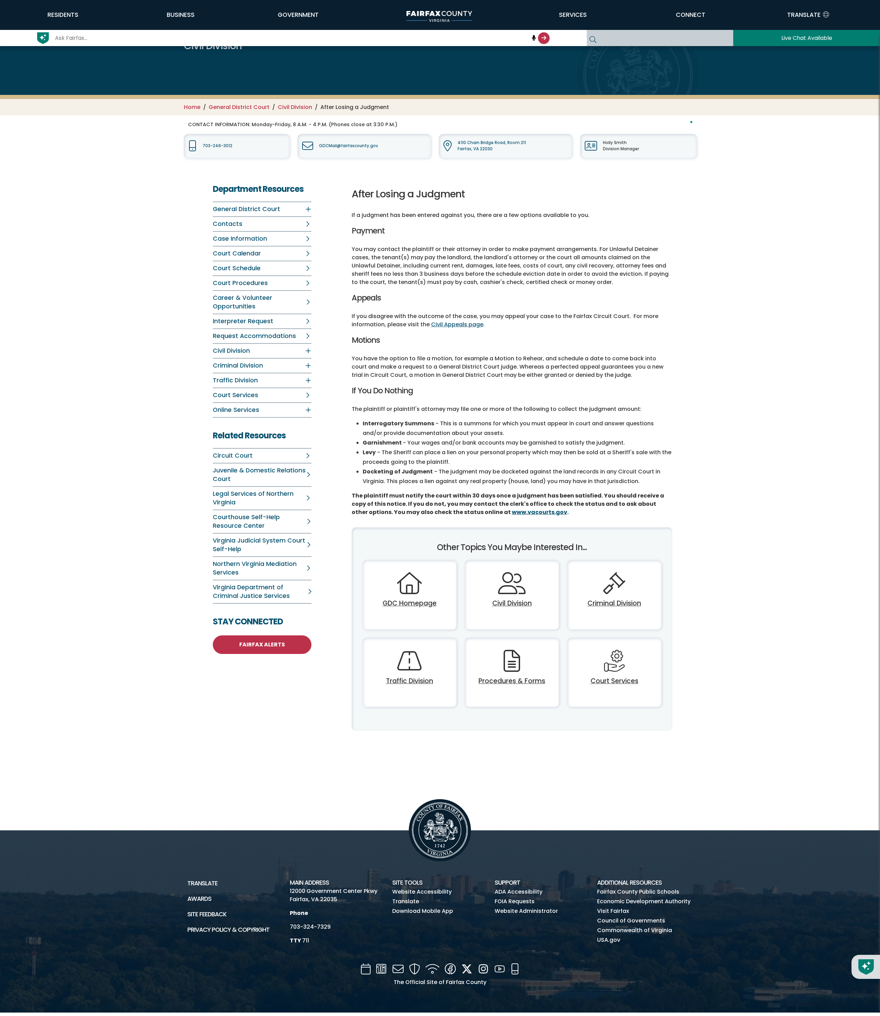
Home (192, 107)
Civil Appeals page (457, 324)
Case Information (240, 238)
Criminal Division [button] (238, 365)
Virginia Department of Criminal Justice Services (251, 591)
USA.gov (608, 940)
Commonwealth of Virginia (634, 930)
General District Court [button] (246, 209)
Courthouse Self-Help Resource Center (246, 521)
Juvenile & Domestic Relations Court (259, 474)
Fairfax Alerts (262, 644)
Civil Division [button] (231, 351)
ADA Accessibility (518, 892)
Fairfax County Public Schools (638, 892)
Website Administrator (526, 911)
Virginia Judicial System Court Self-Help (259, 544)
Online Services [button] (236, 410)
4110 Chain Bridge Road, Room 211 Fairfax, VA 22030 (492, 145)
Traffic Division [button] (235, 380)
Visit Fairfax (613, 911)
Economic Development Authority (644, 901)
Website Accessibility (422, 892)
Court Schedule (237, 268)
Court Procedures (240, 283)
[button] (63, 15)
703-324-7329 (310, 927)
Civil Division (295, 107)
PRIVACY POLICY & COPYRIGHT (228, 930)
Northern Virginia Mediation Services (255, 568)
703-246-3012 (217, 146)
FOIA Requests (515, 901)
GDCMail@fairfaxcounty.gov (348, 146)
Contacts (227, 224)
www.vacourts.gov (539, 512)
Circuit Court (233, 455)
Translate (202, 883)
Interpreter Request (243, 321)
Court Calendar (237, 253)
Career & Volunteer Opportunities (242, 302)
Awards (199, 899)
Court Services (235, 395)
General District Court (239, 107)
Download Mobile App (422, 911)
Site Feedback (207, 914)
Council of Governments (631, 921)
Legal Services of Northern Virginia (253, 498)
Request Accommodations (254, 336)
